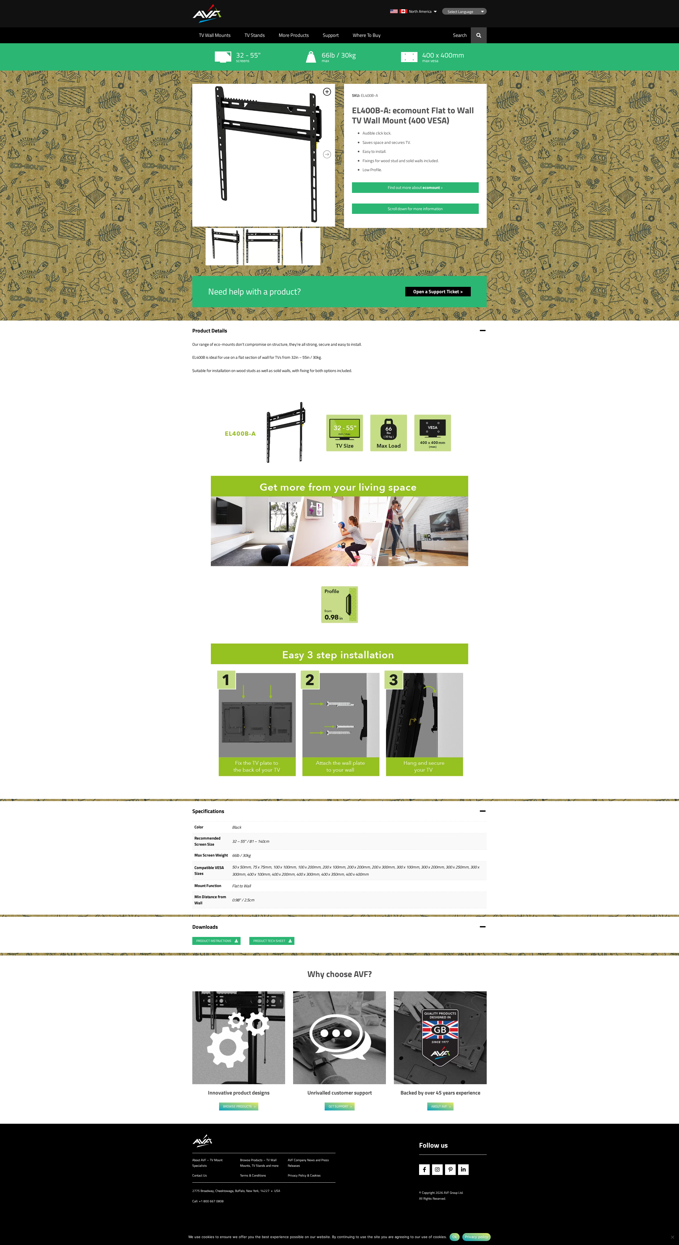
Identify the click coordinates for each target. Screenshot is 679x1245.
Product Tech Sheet (269, 940)
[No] (672, 1237)
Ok (454, 1237)
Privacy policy (476, 1237)
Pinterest (450, 1169)
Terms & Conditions (253, 1175)
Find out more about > (415, 187)
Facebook (424, 1169)
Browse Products (237, 1106)
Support (331, 35)
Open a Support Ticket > (438, 291)
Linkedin (463, 1169)
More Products (294, 35)
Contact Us (199, 1175)
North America (420, 11)
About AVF (439, 1106)
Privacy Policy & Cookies (304, 1175)
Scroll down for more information (415, 209)
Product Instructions (214, 940)
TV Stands (255, 35)
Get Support (338, 1106)
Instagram (437, 1169)
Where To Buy (367, 35)
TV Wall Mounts (214, 35)
